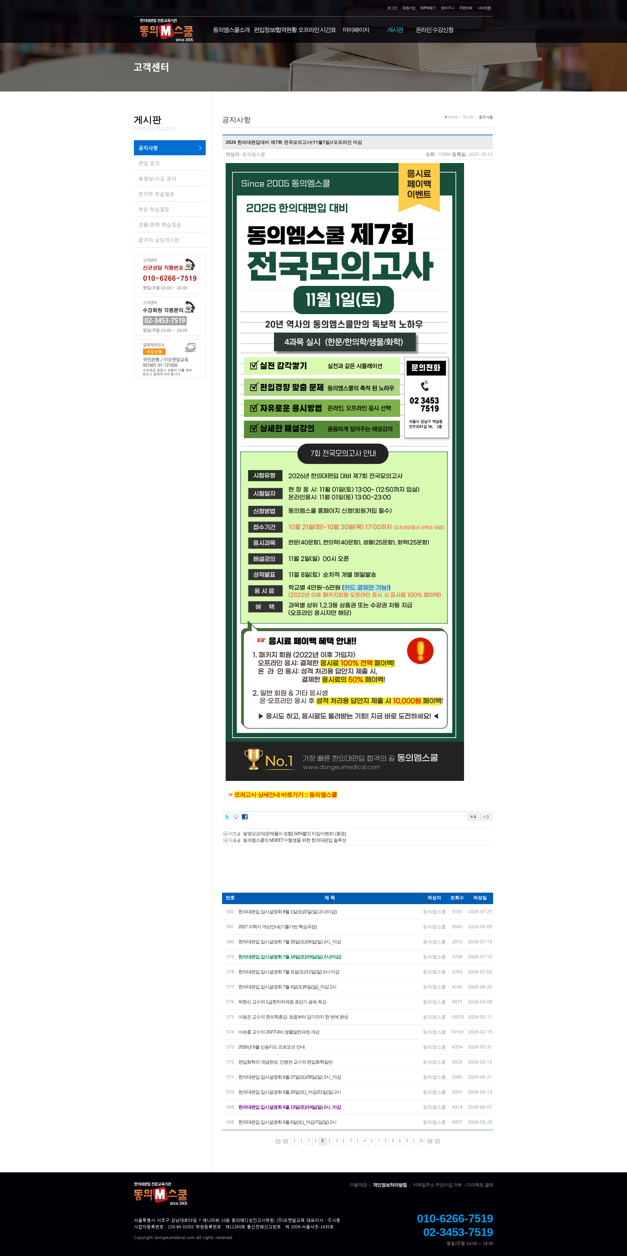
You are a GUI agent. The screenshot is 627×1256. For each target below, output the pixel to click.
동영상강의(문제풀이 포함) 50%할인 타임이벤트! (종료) (294, 833)
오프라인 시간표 (317, 29)
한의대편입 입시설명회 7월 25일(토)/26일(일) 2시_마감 (289, 941)
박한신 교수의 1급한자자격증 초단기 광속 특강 (282, 1001)
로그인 (392, 8)
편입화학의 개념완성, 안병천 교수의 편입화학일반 (285, 1062)
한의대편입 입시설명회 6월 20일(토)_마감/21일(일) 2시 (289, 1092)
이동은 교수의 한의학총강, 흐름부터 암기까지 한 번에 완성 (293, 1016)
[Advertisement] (341, 871)
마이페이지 (356, 29)
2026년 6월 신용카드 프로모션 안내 (271, 1046)
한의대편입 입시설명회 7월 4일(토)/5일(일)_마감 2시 (287, 986)
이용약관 (358, 1184)
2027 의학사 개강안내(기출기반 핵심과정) (277, 926)
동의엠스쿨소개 (231, 29)
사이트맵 (483, 8)
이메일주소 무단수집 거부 (437, 1184)
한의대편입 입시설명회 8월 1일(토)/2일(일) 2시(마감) (287, 911)
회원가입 (408, 8)
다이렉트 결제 (480, 1184)
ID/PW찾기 (428, 8)
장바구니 (447, 8)
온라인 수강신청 (434, 29)
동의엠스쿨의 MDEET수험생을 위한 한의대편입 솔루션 (294, 840)
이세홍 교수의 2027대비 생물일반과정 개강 (278, 1031)
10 (421, 1140)
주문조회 (465, 8)
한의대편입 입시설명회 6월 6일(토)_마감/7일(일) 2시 (287, 1122)
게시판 (395, 29)
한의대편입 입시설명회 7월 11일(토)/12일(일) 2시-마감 (288, 971)
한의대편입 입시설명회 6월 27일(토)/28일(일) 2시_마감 (289, 1077)
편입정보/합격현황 (275, 29)
